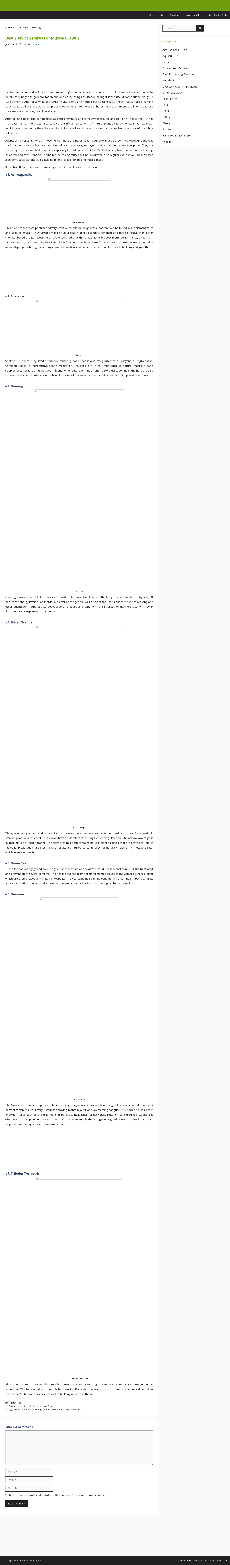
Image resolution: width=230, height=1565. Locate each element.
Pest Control (170, 99)
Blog (162, 15)
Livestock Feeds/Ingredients (179, 86)
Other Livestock (172, 92)
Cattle (166, 62)
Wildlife (167, 141)
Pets (165, 105)
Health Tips (15, 1402)
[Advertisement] (79, 70)
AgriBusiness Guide (174, 50)
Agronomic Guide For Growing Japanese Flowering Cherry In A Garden (45, 1409)
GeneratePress (36, 1560)
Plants (166, 123)
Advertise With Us (194, 15)
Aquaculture (170, 56)
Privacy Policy (185, 1560)
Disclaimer (210, 1560)
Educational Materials (175, 68)
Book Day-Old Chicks (217, 15)
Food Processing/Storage (178, 74)
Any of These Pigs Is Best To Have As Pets (30, 1406)
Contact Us (222, 1560)
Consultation (175, 15)
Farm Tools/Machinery (176, 135)
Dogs (168, 117)
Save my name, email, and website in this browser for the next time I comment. (58, 1495)
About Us (198, 1560)
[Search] (200, 28)
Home (152, 15)
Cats (168, 111)
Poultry (167, 129)
